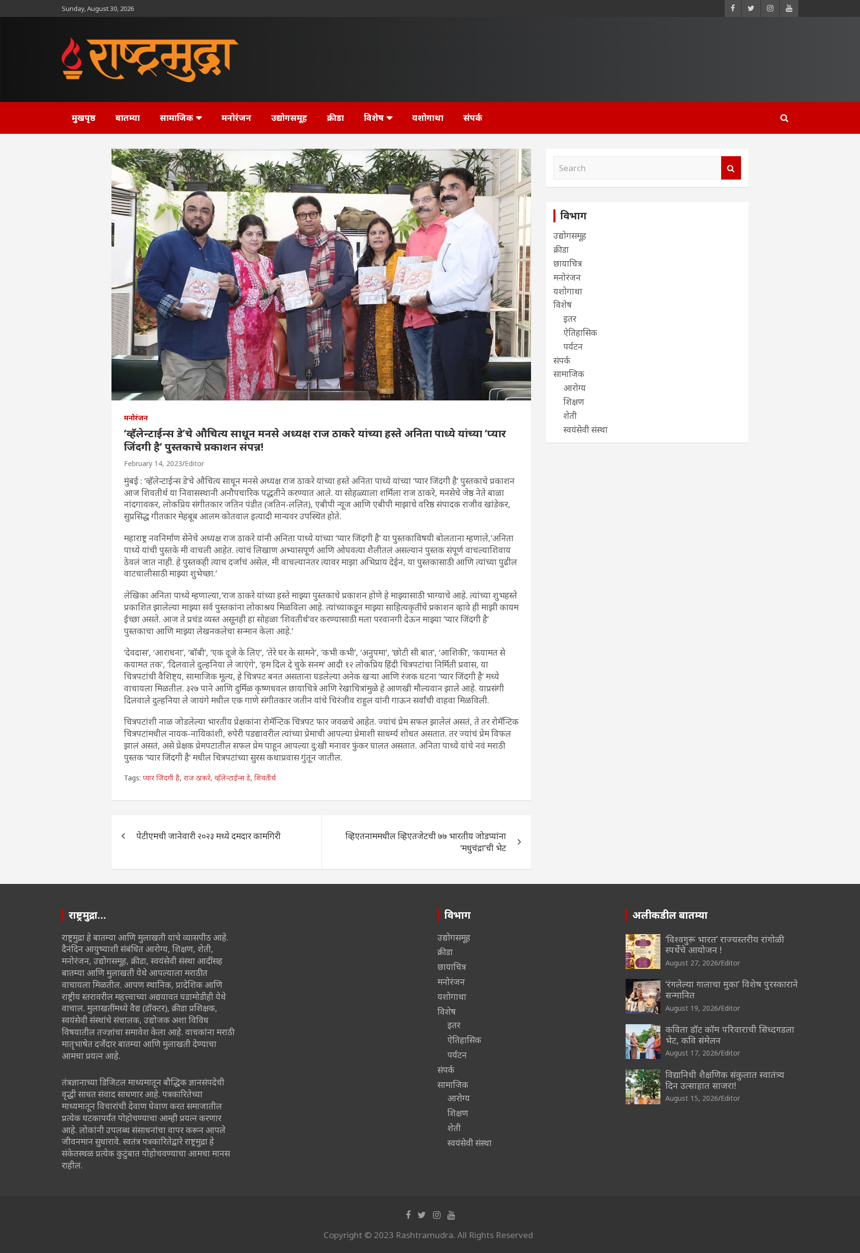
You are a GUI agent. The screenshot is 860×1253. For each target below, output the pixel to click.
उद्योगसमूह (289, 117)
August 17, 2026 (691, 1053)
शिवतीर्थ (265, 777)
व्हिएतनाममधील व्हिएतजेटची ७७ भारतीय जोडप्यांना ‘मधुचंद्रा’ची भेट (425, 842)
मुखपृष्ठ (84, 117)
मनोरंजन (236, 117)
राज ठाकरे (197, 777)
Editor (194, 463)
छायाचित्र (567, 263)
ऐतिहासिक (580, 332)
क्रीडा (335, 117)
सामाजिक (176, 117)
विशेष (374, 117)
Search (731, 168)
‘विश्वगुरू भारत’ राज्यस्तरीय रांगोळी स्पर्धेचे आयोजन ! (724, 944)
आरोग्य (574, 387)
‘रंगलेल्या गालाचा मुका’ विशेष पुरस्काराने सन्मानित (731, 989)
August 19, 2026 (691, 1008)
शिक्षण (573, 401)
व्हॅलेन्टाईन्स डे (232, 777)
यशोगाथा (427, 117)
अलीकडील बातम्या (670, 915)
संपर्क (472, 117)
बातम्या (127, 117)
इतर (569, 318)
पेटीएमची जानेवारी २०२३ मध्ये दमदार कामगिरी (208, 836)
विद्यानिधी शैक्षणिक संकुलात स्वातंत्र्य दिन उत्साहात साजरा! (724, 1079)
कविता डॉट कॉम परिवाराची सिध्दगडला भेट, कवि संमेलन (729, 1034)
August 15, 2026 (691, 1098)
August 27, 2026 (691, 962)
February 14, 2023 (153, 463)
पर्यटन (573, 346)
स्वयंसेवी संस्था (585, 429)
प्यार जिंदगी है (161, 777)
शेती (570, 415)
